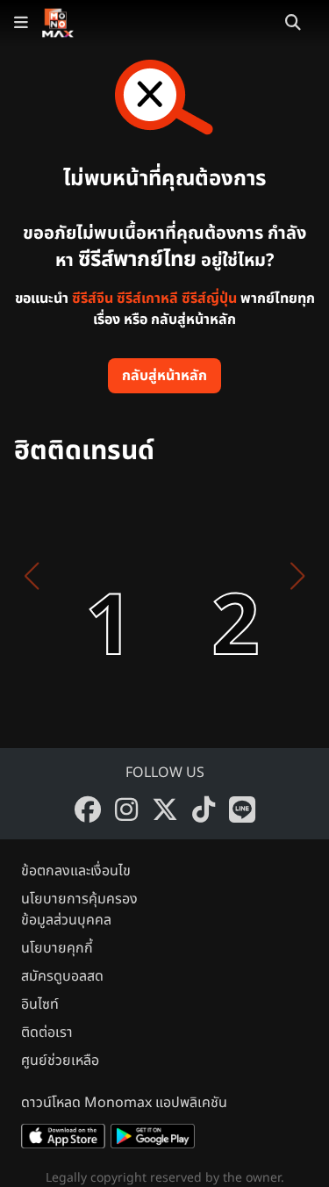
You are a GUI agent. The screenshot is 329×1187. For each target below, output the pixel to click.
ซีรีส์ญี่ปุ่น (209, 298)
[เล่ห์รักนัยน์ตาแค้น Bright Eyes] (203, 576)
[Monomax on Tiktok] (203, 809)
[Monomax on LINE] (242, 809)
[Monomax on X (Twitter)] (165, 809)
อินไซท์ (40, 1004)
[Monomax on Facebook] (88, 809)
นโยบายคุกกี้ (57, 948)
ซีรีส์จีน (92, 298)
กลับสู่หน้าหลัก (164, 375)
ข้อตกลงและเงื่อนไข (76, 870)
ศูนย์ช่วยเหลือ (60, 1060)
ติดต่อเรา (47, 1032)
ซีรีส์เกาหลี (147, 298)
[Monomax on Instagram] (126, 809)
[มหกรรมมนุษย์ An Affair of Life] (77, 576)
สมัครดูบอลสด (62, 976)
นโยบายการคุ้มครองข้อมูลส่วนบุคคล (79, 909)
